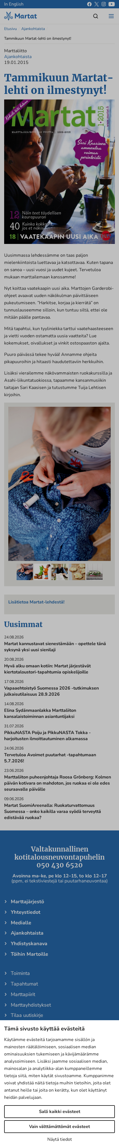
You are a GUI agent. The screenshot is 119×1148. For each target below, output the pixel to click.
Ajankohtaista (33, 28)
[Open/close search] (96, 16)
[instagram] (104, 4)
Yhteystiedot (25, 912)
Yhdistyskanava (29, 943)
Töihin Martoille (29, 954)
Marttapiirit (23, 994)
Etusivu (10, 28)
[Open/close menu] (111, 16)
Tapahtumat (24, 983)
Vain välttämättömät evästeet (59, 1127)
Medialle (21, 922)
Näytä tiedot (59, 1139)
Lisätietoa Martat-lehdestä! (36, 602)
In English (14, 4)
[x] (96, 4)
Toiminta (20, 973)
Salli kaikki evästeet (59, 1112)
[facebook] (89, 4)
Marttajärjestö (27, 901)
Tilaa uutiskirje (27, 1015)
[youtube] (111, 4)
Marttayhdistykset (31, 1005)
